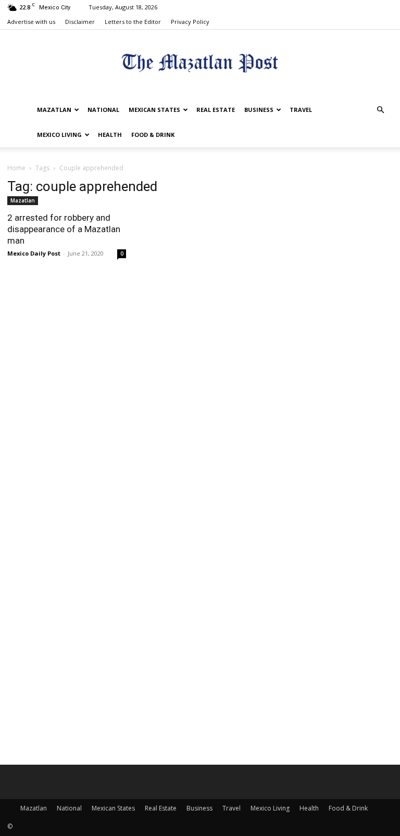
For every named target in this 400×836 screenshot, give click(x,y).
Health (110, 134)
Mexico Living (59, 134)
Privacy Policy (190, 22)
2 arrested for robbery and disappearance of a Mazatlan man (63, 229)
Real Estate (215, 109)
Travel (301, 109)
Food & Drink (152, 134)
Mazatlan (54, 109)
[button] (380, 110)
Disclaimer (80, 22)
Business (258, 109)
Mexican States (154, 109)
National (103, 109)
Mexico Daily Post (33, 253)
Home (16, 167)
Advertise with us (31, 22)
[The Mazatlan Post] (200, 64)
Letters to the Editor (133, 22)
